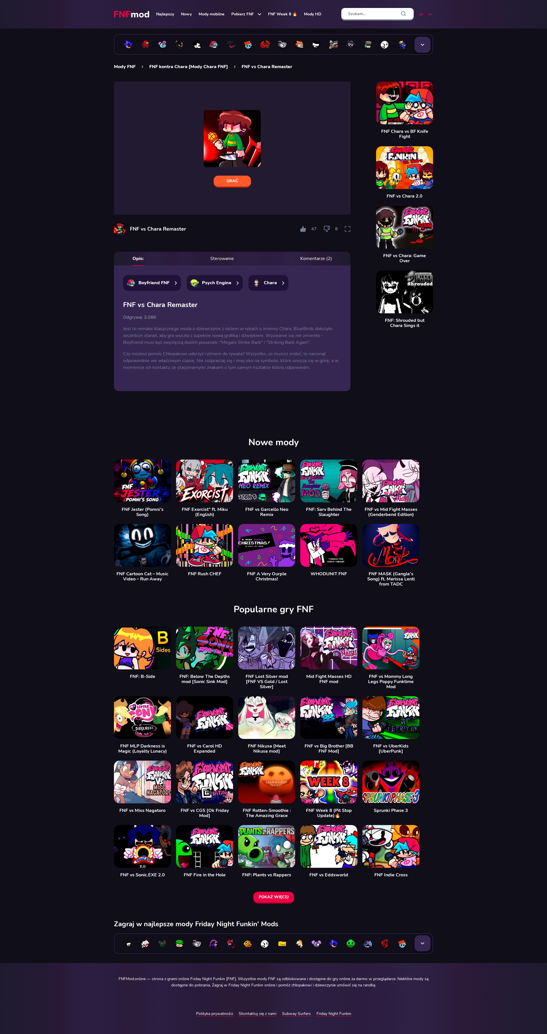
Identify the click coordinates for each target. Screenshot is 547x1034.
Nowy (186, 14)
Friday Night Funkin (334, 1013)
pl (421, 14)
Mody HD (312, 14)
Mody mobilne (211, 14)
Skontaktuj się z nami (257, 1013)
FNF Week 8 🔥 (282, 14)
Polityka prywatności (214, 1013)
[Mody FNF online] (132, 14)
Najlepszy (165, 14)
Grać (232, 181)
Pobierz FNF (242, 14)
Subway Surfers (296, 1013)
